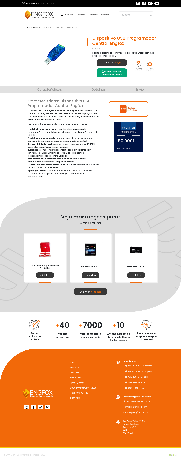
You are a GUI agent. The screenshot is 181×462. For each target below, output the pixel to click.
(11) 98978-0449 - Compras (137, 371)
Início (26, 27)
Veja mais (90, 291)
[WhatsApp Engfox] (150, 3)
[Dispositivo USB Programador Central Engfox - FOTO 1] (55, 54)
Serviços (81, 14)
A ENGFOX (75, 362)
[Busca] (151, 14)
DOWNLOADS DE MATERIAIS (83, 387)
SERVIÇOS (75, 367)
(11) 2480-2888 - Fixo (134, 382)
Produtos (68, 14)
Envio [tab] (139, 89)
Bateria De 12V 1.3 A (136, 266)
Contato (105, 14)
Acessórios (35, 27)
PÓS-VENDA (76, 372)
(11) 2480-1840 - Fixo (134, 388)
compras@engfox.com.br (136, 406)
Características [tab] (49, 89)
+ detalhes (45, 275)
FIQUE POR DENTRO (79, 393)
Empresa (93, 14)
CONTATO (75, 398)
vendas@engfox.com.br (135, 412)
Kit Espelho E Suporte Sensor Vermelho (45, 266)
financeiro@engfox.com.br (137, 401)
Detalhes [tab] (98, 89)
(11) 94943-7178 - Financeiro (137, 365)
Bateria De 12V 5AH (90, 266)
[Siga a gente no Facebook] (144, 3)
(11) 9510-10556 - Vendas (136, 376)
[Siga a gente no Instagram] (138, 3)
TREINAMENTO (76, 377)
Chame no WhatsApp (112, 73)
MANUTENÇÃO (77, 382)
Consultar (112, 62)
